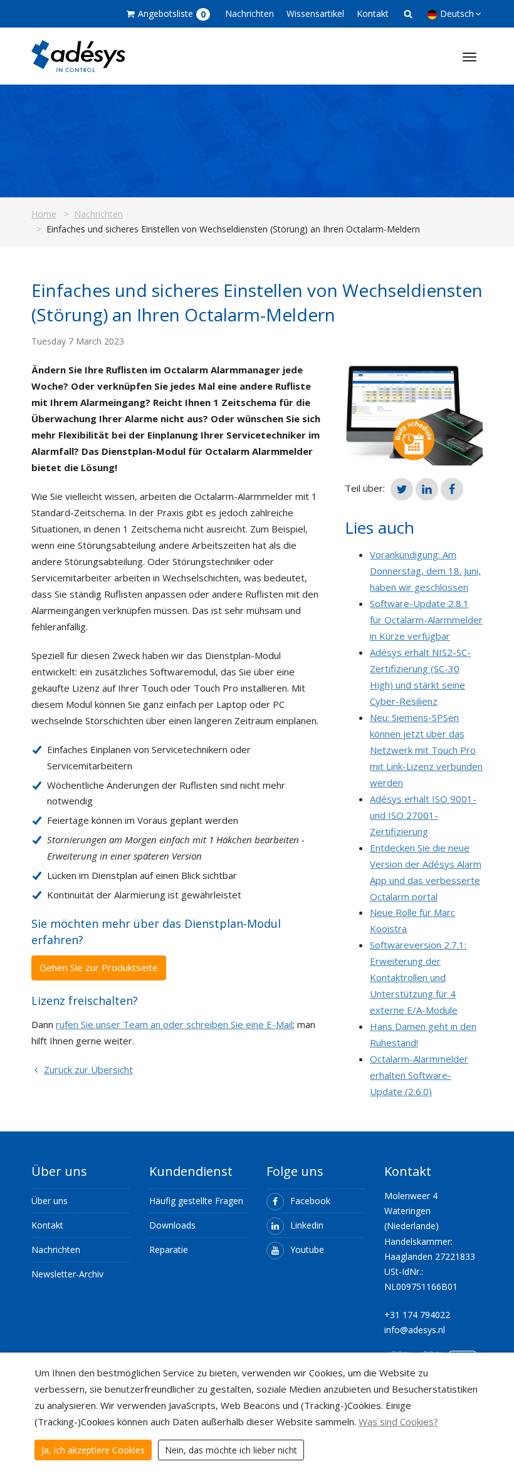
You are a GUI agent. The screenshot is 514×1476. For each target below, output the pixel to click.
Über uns (49, 1201)
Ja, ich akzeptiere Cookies (93, 1450)
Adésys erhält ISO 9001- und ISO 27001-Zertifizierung (423, 815)
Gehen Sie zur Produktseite (98, 967)
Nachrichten (249, 13)
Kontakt (373, 13)
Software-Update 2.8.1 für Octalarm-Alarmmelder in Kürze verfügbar (426, 619)
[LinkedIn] (427, 489)
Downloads (172, 1225)
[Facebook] (452, 489)
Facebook (310, 1201)
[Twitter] (402, 489)
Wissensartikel (315, 13)
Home (43, 214)
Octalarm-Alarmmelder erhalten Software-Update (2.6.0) (419, 1075)
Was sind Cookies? (398, 1421)
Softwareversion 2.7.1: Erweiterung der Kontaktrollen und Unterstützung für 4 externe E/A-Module (418, 977)
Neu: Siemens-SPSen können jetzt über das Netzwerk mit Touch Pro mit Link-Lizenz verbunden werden (426, 750)
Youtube (307, 1249)
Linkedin (306, 1225)
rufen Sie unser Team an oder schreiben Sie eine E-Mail (174, 1024)
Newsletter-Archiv (67, 1274)
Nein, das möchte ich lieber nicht (231, 1450)
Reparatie (168, 1249)
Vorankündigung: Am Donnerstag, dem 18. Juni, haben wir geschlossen (425, 570)
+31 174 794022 (417, 1315)
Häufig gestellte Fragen (196, 1201)
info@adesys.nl (414, 1330)
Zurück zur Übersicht (88, 1069)
